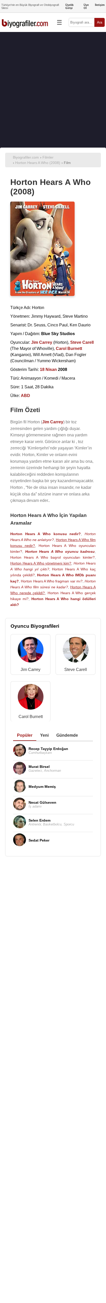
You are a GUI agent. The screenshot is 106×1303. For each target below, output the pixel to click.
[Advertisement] (53, 89)
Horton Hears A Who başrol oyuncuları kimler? (52, 557)
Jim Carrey (30, 669)
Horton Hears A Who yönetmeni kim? (40, 563)
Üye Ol (86, 6)
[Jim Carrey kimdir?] (30, 651)
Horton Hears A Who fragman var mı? (52, 581)
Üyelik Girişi (69, 6)
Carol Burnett (31, 716)
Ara (99, 22)
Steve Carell (75, 669)
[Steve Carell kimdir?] (76, 651)
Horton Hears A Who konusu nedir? (45, 534)
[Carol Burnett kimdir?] (30, 698)
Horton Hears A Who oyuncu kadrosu (60, 551)
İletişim (100, 4)
